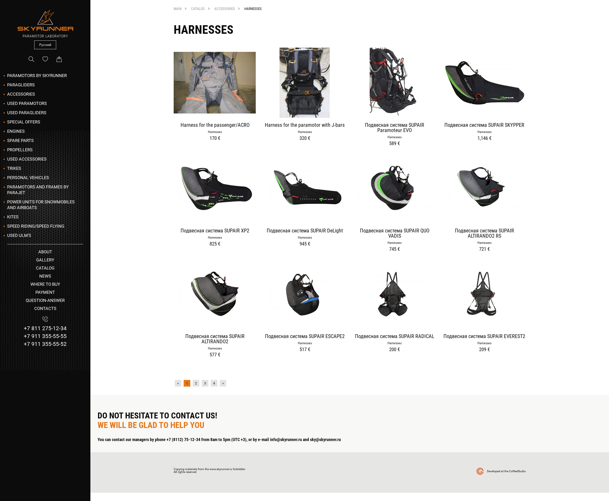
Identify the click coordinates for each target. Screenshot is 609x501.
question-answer (45, 300)
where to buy (45, 284)
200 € (394, 349)
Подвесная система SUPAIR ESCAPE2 (305, 336)
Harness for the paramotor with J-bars (305, 125)
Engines (16, 131)
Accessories (21, 94)
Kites (13, 216)
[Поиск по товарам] (31, 59)
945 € (305, 243)
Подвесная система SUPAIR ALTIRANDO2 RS (484, 233)
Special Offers (23, 121)
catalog (45, 267)
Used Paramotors (27, 103)
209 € (484, 349)
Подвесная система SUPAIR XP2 (215, 230)
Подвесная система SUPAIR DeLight (305, 230)
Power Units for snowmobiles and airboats (41, 204)
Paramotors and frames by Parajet (38, 189)
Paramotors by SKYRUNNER (37, 75)
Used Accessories (27, 159)
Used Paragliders (26, 112)
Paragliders (21, 84)
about (45, 251)
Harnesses (253, 9)
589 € (394, 143)
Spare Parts (20, 140)
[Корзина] (59, 59)
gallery (45, 259)
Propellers (20, 149)
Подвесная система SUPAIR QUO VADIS (394, 233)
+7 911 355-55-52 (45, 344)
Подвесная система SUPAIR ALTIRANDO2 (215, 339)
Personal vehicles (28, 177)
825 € (215, 243)
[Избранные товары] (45, 59)
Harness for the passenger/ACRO (215, 125)
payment (45, 292)
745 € (394, 249)
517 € (305, 349)
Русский (45, 45)
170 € (215, 138)
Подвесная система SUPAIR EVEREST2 (484, 336)
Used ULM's (19, 235)
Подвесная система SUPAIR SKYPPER (484, 125)
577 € (215, 354)
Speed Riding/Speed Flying (35, 226)
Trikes (14, 168)
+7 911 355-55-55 (45, 336)
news (45, 276)
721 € (484, 249)
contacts (45, 308)
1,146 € (484, 138)
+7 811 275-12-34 (45, 328)
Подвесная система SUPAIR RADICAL (394, 336)
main (178, 9)
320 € (305, 138)
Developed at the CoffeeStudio (506, 471)
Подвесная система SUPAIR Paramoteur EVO (394, 128)
